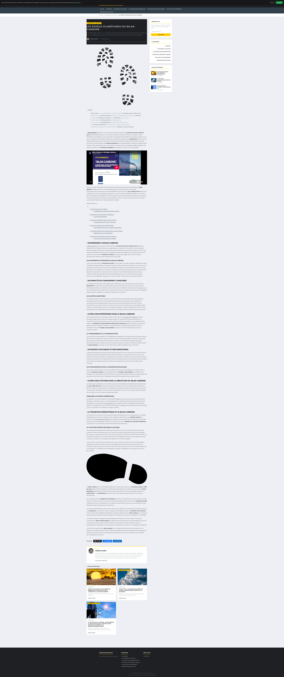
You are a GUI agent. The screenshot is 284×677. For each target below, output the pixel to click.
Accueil (102, 9)
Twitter (98, 541)
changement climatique (130, 317)
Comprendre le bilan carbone (98, 209)
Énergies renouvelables (106, 11)
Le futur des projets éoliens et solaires (105, 238)
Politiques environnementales (137, 9)
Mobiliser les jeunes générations (103, 233)
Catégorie (109, 9)
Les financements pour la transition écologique (108, 227)
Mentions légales (137, 674)
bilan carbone (92, 132)
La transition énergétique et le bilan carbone (103, 236)
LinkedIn (118, 541)
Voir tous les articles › (101, 560)
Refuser (272, 2)
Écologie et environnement (174, 9)
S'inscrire (161, 34)
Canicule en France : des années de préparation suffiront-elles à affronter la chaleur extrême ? (99, 590)
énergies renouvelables (103, 419)
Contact (146, 656)
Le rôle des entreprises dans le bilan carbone (103, 220)
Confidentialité (146, 674)
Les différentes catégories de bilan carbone (106, 211)
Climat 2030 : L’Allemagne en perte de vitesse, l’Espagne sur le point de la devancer (131, 590)
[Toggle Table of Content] (88, 207)
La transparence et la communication (105, 222)
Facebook (108, 541)
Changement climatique (120, 9)
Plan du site (153, 674)
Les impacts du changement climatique (102, 214)
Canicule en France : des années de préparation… (163, 73)
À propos (130, 674)
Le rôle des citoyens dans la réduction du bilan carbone (106, 231)
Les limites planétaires (100, 216)
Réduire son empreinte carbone (156, 9)
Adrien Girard (100, 551)
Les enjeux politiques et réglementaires (102, 225)
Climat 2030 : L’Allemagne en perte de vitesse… (163, 80)
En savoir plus (76, 2)
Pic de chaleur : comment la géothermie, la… (164, 87)
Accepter (279, 2)
